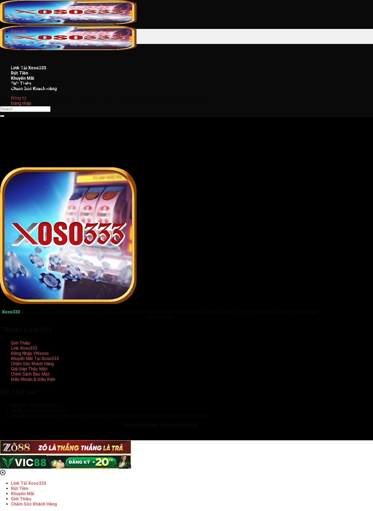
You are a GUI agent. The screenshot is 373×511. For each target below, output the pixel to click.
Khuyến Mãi (22, 78)
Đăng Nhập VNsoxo (30, 353)
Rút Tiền (19, 488)
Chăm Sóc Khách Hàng (32, 363)
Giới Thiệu (20, 343)
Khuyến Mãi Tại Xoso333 (35, 358)
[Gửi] (2, 116)
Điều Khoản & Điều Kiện (33, 379)
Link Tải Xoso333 (28, 483)
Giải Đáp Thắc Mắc (29, 369)
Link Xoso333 (24, 348)
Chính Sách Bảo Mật (30, 374)
